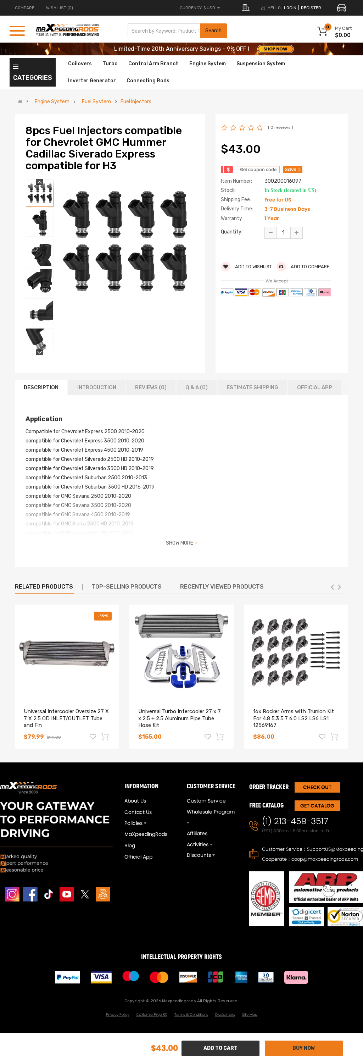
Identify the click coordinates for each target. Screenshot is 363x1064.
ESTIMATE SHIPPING (252, 387)
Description (41, 387)
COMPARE (24, 7)
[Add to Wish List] (93, 737)
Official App (314, 387)
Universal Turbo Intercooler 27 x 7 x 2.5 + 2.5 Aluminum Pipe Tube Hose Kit (179, 718)
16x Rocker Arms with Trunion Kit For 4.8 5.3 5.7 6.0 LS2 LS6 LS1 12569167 (293, 718)
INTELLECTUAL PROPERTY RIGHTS (181, 957)
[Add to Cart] (105, 736)
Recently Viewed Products (222, 586)
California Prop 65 (151, 1014)
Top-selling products (126, 586)
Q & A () (196, 387)
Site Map (249, 1014)
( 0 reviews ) (280, 127)
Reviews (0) (151, 387)
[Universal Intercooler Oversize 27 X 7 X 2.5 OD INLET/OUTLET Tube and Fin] (67, 652)
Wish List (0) (59, 7)
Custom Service (206, 800)
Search (213, 31)
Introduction (96, 387)
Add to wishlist (253, 266)
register (311, 7)
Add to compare (310, 266)
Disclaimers (225, 1014)
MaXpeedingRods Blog (145, 840)
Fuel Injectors (136, 101)
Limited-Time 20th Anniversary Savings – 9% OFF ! (181, 48)
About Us (135, 800)
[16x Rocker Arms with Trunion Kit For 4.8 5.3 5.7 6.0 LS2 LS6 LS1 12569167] (296, 652)
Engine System (52, 101)
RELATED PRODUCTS (44, 586)
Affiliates (197, 833)
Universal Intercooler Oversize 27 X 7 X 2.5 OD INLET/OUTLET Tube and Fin (66, 718)
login (290, 7)
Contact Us (138, 812)
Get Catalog (317, 805)
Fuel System (96, 101)
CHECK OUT (317, 787)
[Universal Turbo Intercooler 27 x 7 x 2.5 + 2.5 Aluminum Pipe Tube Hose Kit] (181, 652)
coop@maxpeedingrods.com (324, 859)
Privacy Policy (117, 1014)
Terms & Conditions (191, 1014)
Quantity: (231, 232)
